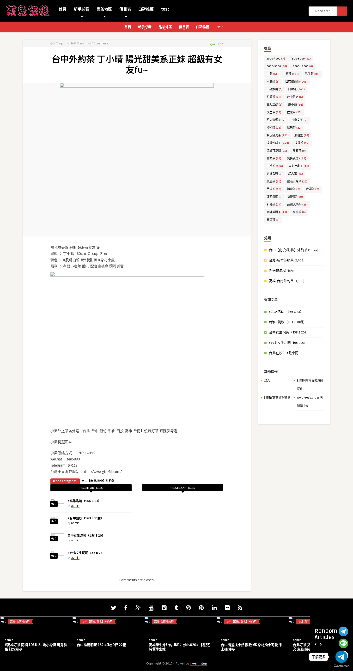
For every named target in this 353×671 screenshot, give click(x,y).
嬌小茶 (295, 105)
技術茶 (274, 128)
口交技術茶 (296, 82)
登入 (267, 380)
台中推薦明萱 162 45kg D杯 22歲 (101, 645)
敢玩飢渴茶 (278, 135)
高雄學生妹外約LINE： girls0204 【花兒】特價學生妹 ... (180, 647)
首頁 (62, 9)
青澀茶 (312, 189)
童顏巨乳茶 (299, 166)
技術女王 (299, 120)
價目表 (125, 9)
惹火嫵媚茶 (276, 120)
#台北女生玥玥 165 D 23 (84, 553)
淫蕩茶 (302, 143)
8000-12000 (303, 66)
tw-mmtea (198, 663)
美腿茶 (274, 181)
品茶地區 (104, 9)
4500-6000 (301, 58)
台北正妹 (274, 105)
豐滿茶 (274, 189)
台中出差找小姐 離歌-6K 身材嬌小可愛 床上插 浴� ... (251, 647)
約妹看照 (274, 174)
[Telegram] (343, 631)
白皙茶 (275, 166)
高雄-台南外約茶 (281, 281)
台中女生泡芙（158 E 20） (86, 536)
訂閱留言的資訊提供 (277, 397)
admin (75, 506)
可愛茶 (274, 97)
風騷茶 (295, 197)
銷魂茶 (293, 189)
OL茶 (272, 74)
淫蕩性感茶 (278, 143)
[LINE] (343, 643)
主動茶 (291, 74)
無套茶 (299, 151)
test (165, 9)
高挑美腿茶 (277, 212)
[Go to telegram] (341, 657)
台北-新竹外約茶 (281, 260)
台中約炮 (295, 97)
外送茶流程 (277, 271)
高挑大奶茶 (297, 204)
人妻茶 (273, 82)
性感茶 (294, 112)
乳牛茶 (312, 74)
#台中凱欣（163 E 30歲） (85, 518)
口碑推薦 (146, 9)
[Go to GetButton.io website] (341, 666)
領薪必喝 (274, 197)
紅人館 (295, 174)
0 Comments (99, 43)
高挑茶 (299, 212)
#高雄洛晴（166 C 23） (84, 501)
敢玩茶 (294, 128)
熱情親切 (296, 158)
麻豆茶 (273, 220)
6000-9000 (277, 66)
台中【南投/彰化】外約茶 (98, 481)
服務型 (301, 135)
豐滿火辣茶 (297, 181)
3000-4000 (276, 58)
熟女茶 (274, 158)
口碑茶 (296, 89)
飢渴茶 (274, 204)
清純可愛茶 (277, 151)
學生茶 (274, 112)
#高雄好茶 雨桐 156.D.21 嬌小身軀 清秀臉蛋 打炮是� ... (36, 647)
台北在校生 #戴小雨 (283, 353)
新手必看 (81, 9)
